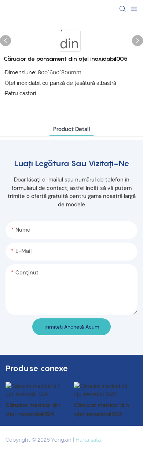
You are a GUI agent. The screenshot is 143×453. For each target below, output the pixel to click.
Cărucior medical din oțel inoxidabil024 (33, 409)
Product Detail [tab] (71, 129)
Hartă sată (88, 440)
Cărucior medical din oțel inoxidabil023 (101, 409)
